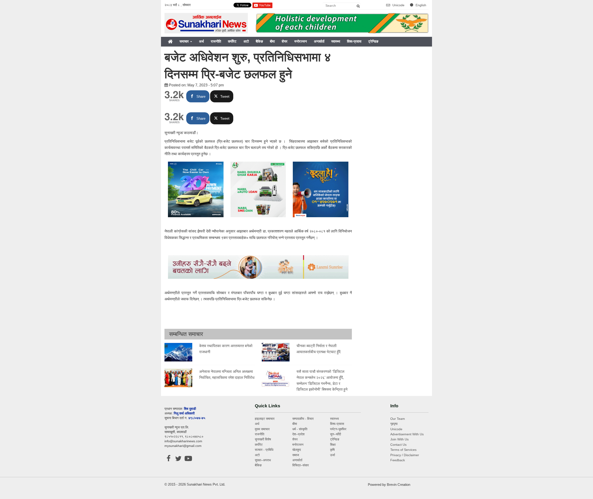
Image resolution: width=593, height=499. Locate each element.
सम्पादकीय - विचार (303, 419)
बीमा (272, 41)
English (421, 5)
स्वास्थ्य (335, 41)
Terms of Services (403, 450)
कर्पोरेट (232, 41)
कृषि (332, 450)
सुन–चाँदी (335, 434)
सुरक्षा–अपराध (263, 460)
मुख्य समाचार (262, 429)
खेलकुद (296, 450)
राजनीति (216, 41)
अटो (246, 41)
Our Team (397, 419)
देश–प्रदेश (298, 434)
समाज (295, 455)
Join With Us (399, 439)
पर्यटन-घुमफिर (338, 429)
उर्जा (332, 455)
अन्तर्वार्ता (319, 41)
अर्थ (201, 41)
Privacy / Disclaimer (404, 455)
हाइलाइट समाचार (264, 419)
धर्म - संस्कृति (299, 429)
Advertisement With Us (407, 434)
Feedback (397, 460)
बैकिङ (259, 41)
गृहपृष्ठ (393, 424)
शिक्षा (333, 444)
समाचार (185, 41)
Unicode (398, 5)
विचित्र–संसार (300, 465)
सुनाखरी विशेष (263, 439)
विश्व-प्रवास (354, 41)
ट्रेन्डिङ (373, 41)
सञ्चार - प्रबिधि (264, 450)
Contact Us (398, 444)
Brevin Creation (398, 484)
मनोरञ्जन (300, 41)
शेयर (284, 41)
